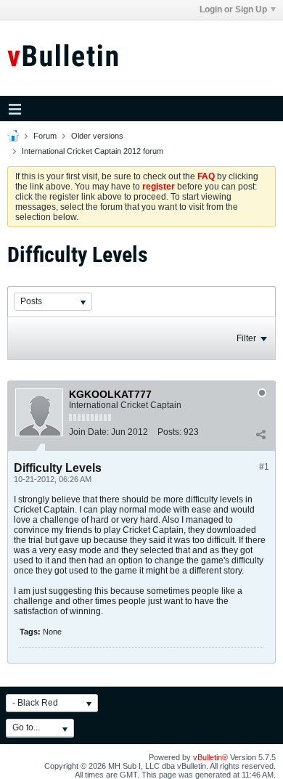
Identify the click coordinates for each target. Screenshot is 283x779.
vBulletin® (210, 757)
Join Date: (89, 432)
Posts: (169, 432)
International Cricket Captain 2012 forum (92, 151)
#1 (264, 467)
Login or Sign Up (233, 9)
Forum (45, 135)
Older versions (97, 135)
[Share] (260, 435)
